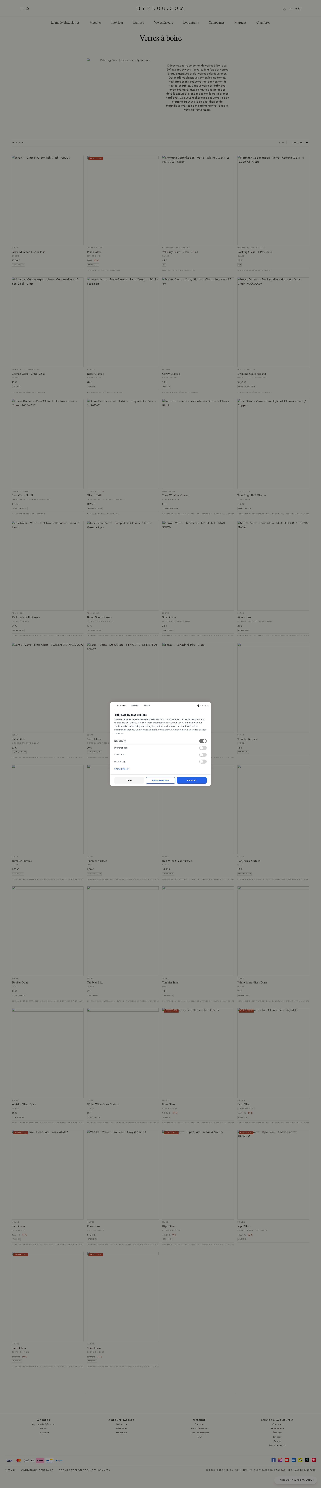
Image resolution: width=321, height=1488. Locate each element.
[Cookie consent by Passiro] (202, 705)
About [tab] (147, 705)
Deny (129, 780)
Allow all (191, 780)
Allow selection (160, 780)
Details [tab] (134, 705)
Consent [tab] (121, 705)
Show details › (121, 768)
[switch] (203, 741)
